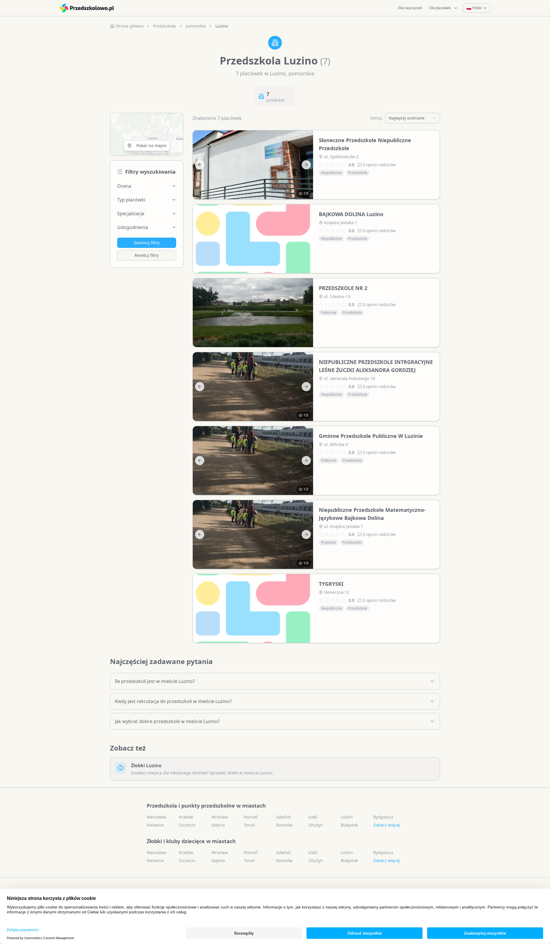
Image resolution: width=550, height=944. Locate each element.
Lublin (347, 817)
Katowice (155, 825)
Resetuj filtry (147, 255)
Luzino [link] (221, 26)
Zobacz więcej (386, 825)
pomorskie (196, 26)
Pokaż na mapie (151, 145)
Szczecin (187, 825)
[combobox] (412, 118)
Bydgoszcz (383, 817)
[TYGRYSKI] (253, 608)
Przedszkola (164, 26)
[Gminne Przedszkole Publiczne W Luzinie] (253, 460)
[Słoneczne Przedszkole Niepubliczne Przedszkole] (253, 164)
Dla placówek (440, 7)
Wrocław (219, 817)
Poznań (251, 817)
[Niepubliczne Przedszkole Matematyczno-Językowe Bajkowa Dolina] (253, 534)
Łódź (313, 817)
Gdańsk (283, 817)
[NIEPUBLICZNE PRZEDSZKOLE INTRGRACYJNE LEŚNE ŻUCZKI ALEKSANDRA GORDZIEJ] (253, 386)
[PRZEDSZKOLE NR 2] (253, 312)
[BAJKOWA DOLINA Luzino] (253, 238)
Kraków (186, 817)
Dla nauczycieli (410, 7)
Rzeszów (284, 825)
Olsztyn (316, 825)
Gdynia (218, 825)
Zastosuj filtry (147, 242)
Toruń (249, 825)
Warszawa (156, 817)
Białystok (349, 825)
